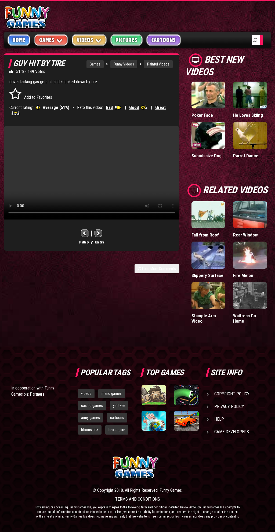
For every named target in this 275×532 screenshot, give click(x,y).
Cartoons (163, 40)
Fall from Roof (205, 235)
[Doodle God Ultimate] (154, 421)
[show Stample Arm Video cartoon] (208, 295)
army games (90, 418)
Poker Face (202, 115)
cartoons (117, 418)
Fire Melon (243, 275)
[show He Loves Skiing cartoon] (250, 95)
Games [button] (47, 40)
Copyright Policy (231, 393)
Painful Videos (158, 64)
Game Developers (231, 431)
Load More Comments (158, 269)
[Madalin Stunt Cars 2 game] (186, 421)
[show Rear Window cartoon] (250, 214)
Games (95, 64)
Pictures (126, 40)
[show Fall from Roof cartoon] (208, 214)
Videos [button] (85, 40)
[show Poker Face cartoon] (208, 95)
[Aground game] (154, 395)
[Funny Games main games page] (188, 467)
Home (19, 40)
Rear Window (245, 235)
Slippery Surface (207, 275)
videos (86, 393)
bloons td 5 (89, 430)
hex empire (116, 430)
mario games (112, 393)
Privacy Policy (229, 406)
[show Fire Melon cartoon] (250, 255)
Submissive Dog (206, 155)
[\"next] (98, 233)
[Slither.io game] (186, 395)
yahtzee (119, 405)
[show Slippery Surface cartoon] (208, 255)
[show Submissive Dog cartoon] (208, 135)
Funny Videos (124, 64)
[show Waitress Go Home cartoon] (250, 295)
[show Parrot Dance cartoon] (250, 135)
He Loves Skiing (248, 115)
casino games (92, 405)
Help (219, 419)
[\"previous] (85, 233)
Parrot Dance (245, 155)
